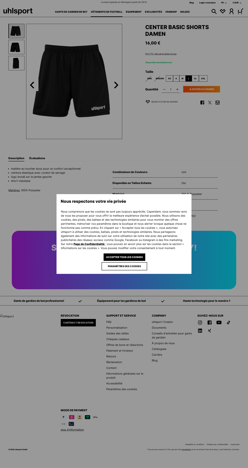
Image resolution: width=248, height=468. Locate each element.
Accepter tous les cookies (124, 257)
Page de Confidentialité (89, 244)
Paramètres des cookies (124, 266)
